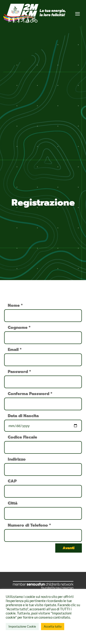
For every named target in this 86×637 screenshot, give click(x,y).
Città (12, 503)
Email (15, 349)
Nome (15, 305)
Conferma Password (30, 393)
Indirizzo (17, 459)
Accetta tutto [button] (52, 626)
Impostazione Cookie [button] (22, 626)
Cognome (19, 327)
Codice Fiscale (22, 437)
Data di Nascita (23, 416)
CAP (12, 481)
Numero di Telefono (29, 525)
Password (19, 371)
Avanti (69, 548)
